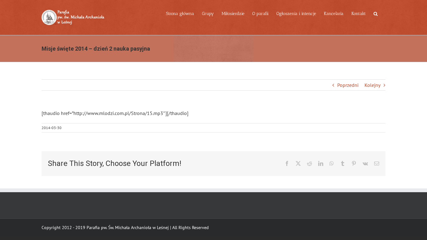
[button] (376, 13)
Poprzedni (348, 85)
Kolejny (372, 85)
